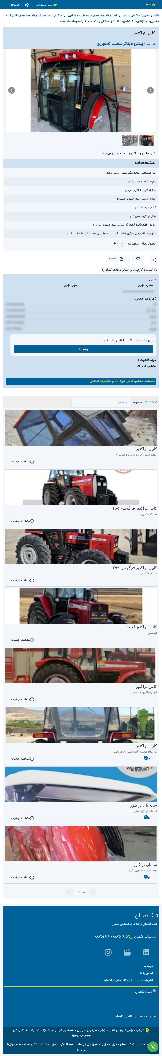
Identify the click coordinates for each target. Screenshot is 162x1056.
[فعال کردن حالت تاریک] (27, 4)
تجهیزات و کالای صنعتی (135, 16)
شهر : (74, 285)
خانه (156, 16)
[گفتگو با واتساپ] (152, 1046)
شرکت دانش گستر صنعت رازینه (26, 1044)
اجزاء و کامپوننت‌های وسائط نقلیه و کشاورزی (92, 16)
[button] (158, 4)
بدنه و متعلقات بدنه (71, 21)
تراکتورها (139, 21)
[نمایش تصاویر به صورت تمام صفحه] (81, 90)
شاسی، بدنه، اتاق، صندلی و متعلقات (109, 21)
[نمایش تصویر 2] (130, 140)
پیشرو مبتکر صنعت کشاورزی (126, 44)
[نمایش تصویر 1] (147, 140)
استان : (149, 285)
